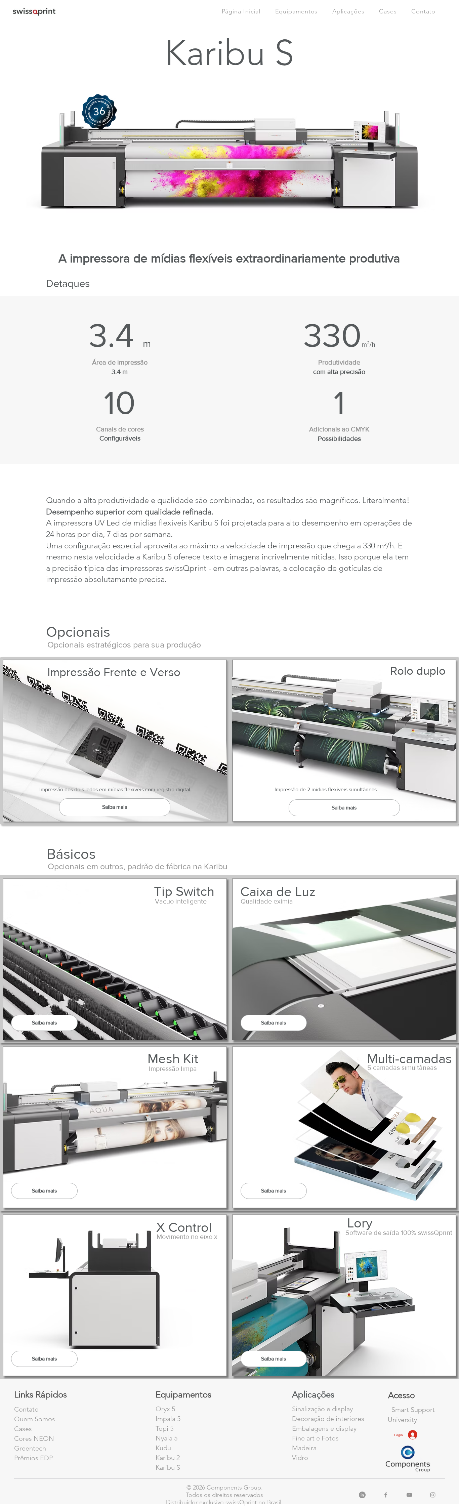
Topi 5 (164, 1428)
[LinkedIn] (362, 1495)
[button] (423, 11)
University (402, 1420)
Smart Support (413, 1410)
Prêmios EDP (33, 1458)
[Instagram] (432, 1495)
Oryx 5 (165, 1409)
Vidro (300, 1458)
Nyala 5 (166, 1438)
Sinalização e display (322, 1409)
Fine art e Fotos (315, 1438)
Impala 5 (168, 1419)
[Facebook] (385, 1495)
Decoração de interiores (328, 1419)
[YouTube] (409, 1495)
